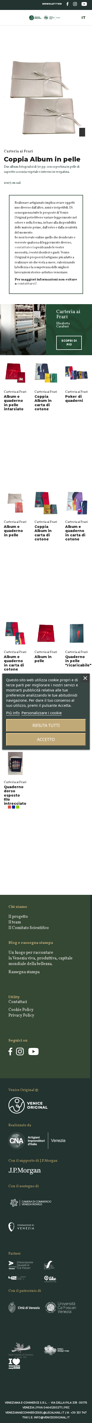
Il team (14, 922)
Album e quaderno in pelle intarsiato (14, 402)
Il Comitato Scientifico (28, 928)
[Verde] (17, 807)
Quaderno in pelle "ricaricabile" (78, 661)
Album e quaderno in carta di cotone (75, 533)
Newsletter (52, 3)
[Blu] (13, 807)
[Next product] (86, 48)
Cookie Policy (20, 1010)
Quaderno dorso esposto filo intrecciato (15, 795)
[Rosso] (9, 807)
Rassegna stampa (24, 972)
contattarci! (27, 283)
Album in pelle (43, 659)
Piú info (13, 712)
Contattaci (17, 1002)
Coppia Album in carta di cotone (43, 402)
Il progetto (18, 917)
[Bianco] (5, 807)
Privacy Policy (21, 1015)
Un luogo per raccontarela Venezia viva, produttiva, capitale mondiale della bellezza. (40, 958)
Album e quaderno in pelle (13, 531)
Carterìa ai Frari (15, 392)
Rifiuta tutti (46, 725)
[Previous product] (82, 48)
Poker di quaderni (74, 398)
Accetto (46, 739)
